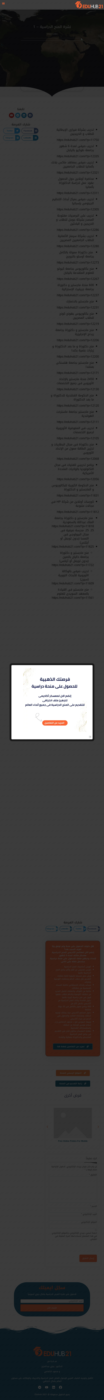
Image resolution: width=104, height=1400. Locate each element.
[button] (3, 3)
